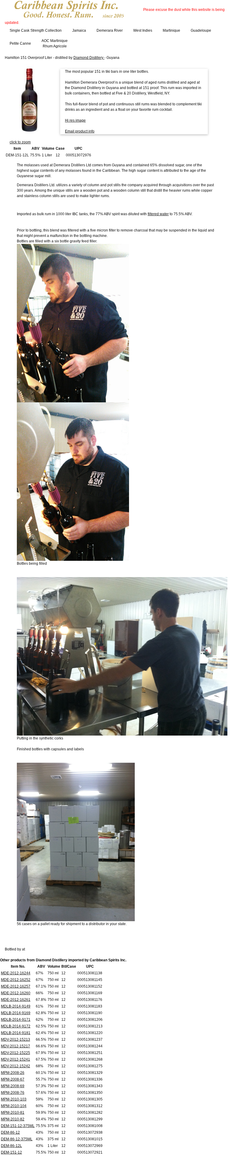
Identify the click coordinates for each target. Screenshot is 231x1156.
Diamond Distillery (88, 58)
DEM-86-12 (10, 1132)
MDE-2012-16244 (15, 973)
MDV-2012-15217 (15, 1046)
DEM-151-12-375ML (18, 1126)
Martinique (171, 30)
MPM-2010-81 (12, 1112)
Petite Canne (20, 43)
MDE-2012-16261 (15, 1000)
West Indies (142, 30)
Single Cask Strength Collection (36, 30)
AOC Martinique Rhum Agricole (55, 43)
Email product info (79, 131)
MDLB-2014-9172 (15, 1026)
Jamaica (79, 30)
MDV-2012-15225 (15, 1053)
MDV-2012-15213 (15, 1039)
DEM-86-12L (11, 1146)
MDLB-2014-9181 (15, 1033)
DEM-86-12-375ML (16, 1139)
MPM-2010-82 (12, 1119)
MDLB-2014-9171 (15, 1019)
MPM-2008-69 (12, 1086)
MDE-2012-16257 (15, 986)
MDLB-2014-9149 (15, 1006)
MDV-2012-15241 (15, 1059)
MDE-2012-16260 (15, 993)
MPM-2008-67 (12, 1079)
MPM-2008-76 (12, 1093)
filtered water (158, 214)
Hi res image (75, 120)
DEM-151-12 (11, 1152)
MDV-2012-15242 (15, 1066)
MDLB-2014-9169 (15, 1013)
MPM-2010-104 (13, 1106)
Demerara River (110, 30)
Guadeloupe (201, 30)
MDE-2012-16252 (15, 980)
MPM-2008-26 (12, 1073)
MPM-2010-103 (13, 1099)
